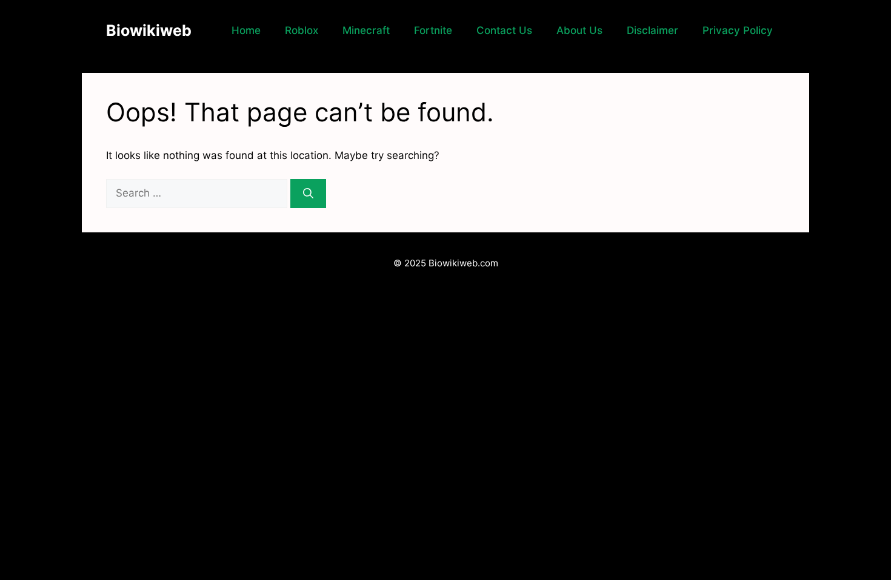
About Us (579, 30)
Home (246, 30)
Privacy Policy (737, 30)
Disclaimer (652, 30)
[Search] (308, 193)
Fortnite (433, 30)
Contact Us (504, 30)
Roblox (301, 30)
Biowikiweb (149, 30)
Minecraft (366, 30)
